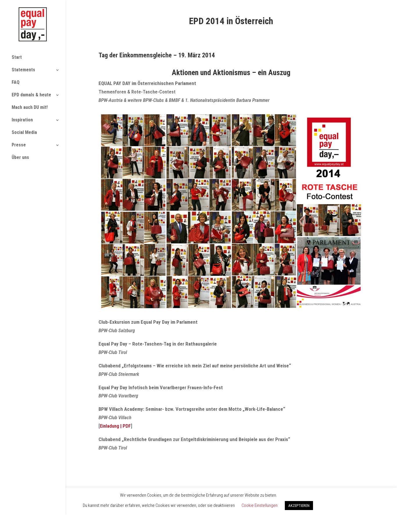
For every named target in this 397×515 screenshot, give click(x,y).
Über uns (20, 157)
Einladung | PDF (115, 426)
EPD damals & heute (31, 95)
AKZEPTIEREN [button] (299, 505)
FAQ (15, 82)
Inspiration (22, 120)
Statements (23, 69)
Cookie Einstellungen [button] (260, 505)
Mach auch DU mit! (30, 107)
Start (17, 57)
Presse (19, 145)
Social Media (24, 132)
